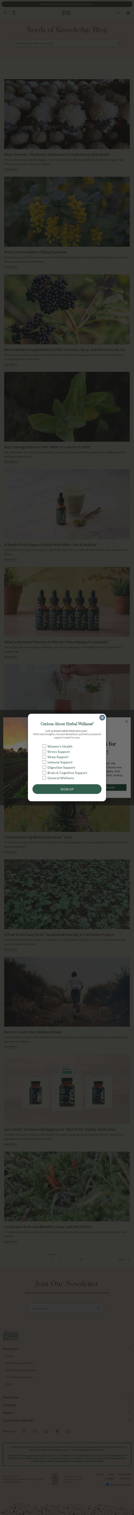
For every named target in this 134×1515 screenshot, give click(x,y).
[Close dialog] (102, 717)
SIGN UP (67, 789)
